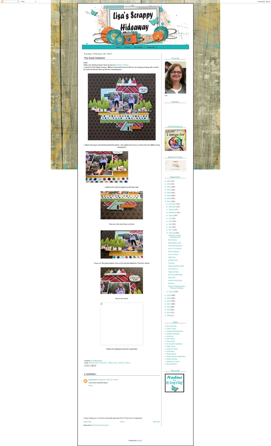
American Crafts (94, 363)
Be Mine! (171, 283)
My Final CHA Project (175, 274)
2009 (169, 315)
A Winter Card (173, 260)
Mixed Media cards (174, 243)
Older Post (156, 421)
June (170, 221)
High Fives (171, 257)
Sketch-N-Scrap (172, 359)
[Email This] (85, 366)
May (170, 224)
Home (118, 47)
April (170, 227)
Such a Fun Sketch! (174, 248)
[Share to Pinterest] (95, 366)
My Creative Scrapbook (174, 344)
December (172, 204)
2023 (169, 184)
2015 (169, 298)
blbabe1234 (93, 380)
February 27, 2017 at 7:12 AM (108, 380)
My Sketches (138, 47)
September (173, 212)
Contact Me (151, 47)
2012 (169, 307)
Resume (127, 47)
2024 (169, 181)
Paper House (171, 346)
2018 (169, 198)
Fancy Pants (171, 341)
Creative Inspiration (173, 334)
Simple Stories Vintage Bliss (176, 356)
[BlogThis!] (88, 366)
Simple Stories (171, 354)
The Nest (171, 263)
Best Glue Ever (172, 326)
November (172, 207)
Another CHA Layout (175, 280)
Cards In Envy (171, 328)
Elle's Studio (171, 339)
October (172, 209)
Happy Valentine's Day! (176, 266)
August (171, 215)
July (170, 218)
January (172, 291)
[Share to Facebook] (93, 366)
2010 (169, 312)
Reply (90, 385)
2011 (169, 310)
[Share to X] (90, 366)
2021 (169, 190)
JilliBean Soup (112, 363)
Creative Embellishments (175, 331)
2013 (169, 304)
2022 (169, 187)
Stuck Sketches (172, 364)
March (171, 230)
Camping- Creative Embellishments (174, 236)
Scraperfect (170, 351)
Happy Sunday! (173, 272)
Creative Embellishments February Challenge (176, 287)
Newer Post (87, 421)
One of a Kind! (173, 254)
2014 (169, 301)
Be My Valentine (173, 251)
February (172, 233)
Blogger (139, 440)
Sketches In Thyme (121, 65)
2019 (169, 195)
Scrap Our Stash (172, 349)
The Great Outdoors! (175, 246)
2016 (169, 295)
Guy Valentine (173, 269)
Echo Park (103, 363)
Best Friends (172, 240)
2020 (169, 193)
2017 (169, 201)
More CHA (171, 277)
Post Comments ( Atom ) (101, 425)
